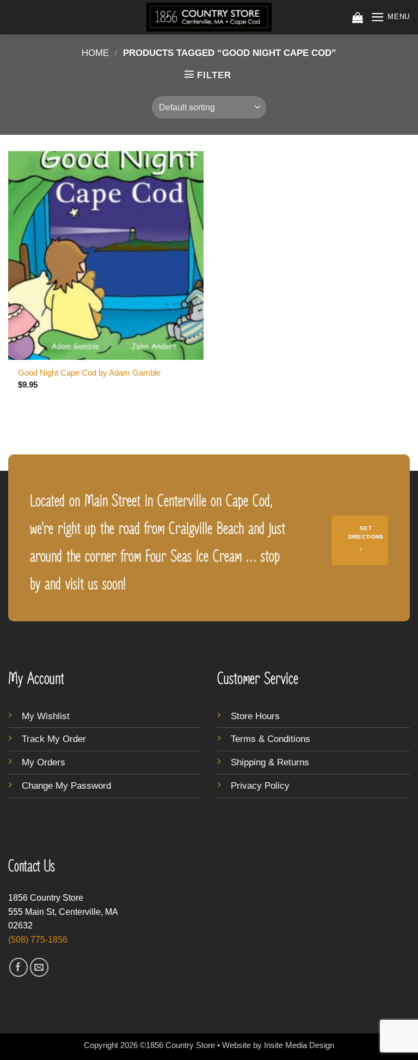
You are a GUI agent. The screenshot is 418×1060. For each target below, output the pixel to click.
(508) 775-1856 (37, 939)
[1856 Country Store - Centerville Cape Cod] (209, 17)
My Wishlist (46, 716)
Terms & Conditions (270, 739)
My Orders (43, 762)
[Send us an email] (39, 967)
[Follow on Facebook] (18, 967)
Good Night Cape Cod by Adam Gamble (89, 372)
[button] (357, 17)
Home (95, 53)
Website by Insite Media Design (278, 1045)
